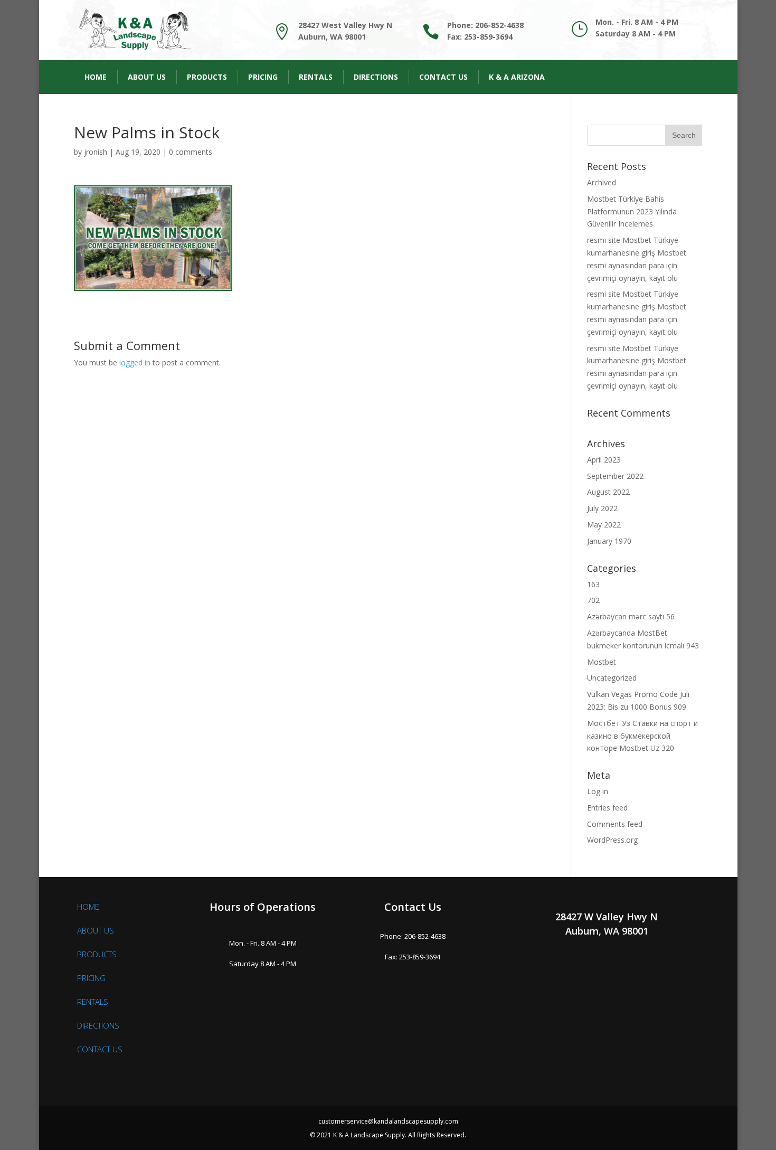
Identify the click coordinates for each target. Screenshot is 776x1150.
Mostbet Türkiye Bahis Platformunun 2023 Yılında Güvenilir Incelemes (632, 211)
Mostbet (601, 662)
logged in (134, 362)
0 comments (190, 152)
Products (207, 77)
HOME (88, 906)
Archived (601, 182)
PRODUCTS (97, 954)
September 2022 (615, 476)
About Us (147, 77)
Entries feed (607, 808)
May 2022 (604, 525)
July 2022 (602, 508)
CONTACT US (99, 1049)
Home (95, 77)
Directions (376, 77)
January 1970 (609, 541)
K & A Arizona (517, 77)
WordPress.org (612, 840)
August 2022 (608, 492)
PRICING (91, 978)
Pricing (263, 77)
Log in (597, 791)
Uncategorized (612, 678)
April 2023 (604, 460)
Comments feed (614, 824)
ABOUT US (95, 930)
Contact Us (443, 77)
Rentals (316, 77)
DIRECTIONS (98, 1025)
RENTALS (92, 1001)
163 (593, 584)
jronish (95, 152)
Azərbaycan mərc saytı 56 (631, 616)
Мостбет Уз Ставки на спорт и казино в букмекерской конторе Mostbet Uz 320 (642, 735)
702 (593, 600)
